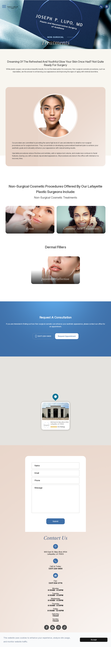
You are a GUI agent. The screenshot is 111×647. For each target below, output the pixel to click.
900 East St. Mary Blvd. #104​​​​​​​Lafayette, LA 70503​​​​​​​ (55, 553)
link (42, 403)
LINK (8, 207)
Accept (94, 640)
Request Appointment (67, 336)
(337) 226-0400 (44, 336)
